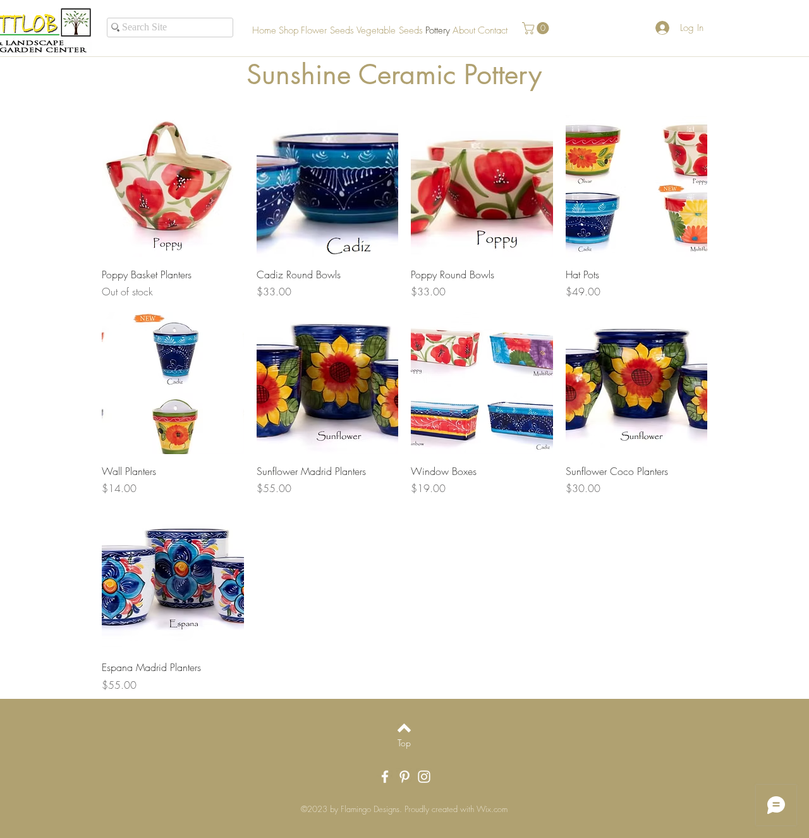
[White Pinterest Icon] (404, 776)
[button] (537, 28)
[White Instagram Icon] (424, 776)
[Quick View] (173, 186)
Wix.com (492, 809)
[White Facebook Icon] (385, 776)
